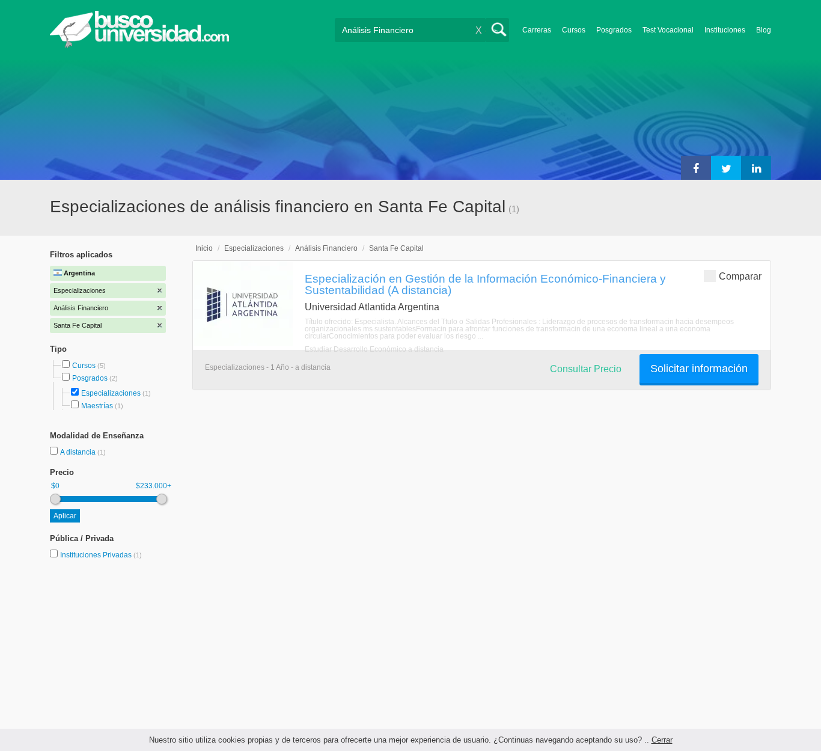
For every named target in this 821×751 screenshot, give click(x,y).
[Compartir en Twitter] (726, 168)
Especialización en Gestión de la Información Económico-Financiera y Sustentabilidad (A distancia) (485, 284)
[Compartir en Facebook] (696, 168)
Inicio (204, 248)
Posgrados (614, 30)
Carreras (536, 30)
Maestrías (97, 406)
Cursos (573, 30)
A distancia (78, 452)
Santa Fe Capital (396, 248)
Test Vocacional (668, 30)
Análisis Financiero (326, 248)
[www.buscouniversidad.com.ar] (139, 45)
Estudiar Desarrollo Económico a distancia (374, 349)
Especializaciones (111, 393)
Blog (763, 30)
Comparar (740, 276)
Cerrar (662, 739)
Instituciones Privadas (101, 555)
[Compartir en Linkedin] (756, 168)
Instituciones (724, 30)
